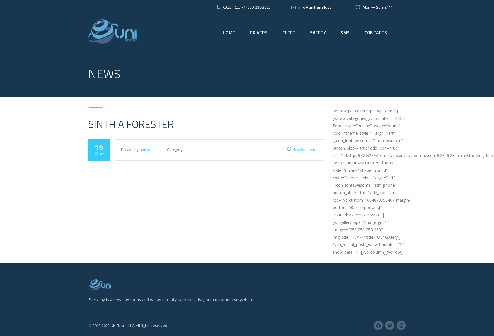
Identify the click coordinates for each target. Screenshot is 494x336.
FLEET (288, 32)
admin (145, 149)
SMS (345, 32)
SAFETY (318, 32)
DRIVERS (259, 32)
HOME (229, 32)
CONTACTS (375, 32)
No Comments (306, 149)
